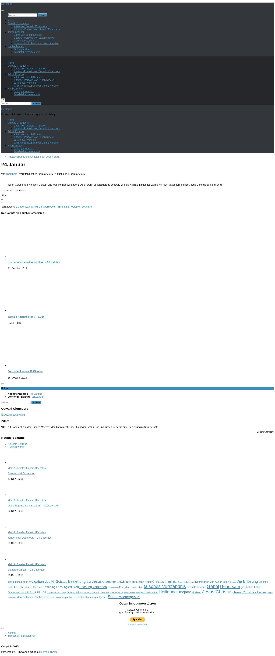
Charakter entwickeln (116, 581)
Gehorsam (230, 586)
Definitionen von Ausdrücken (212, 581)
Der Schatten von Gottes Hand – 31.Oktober (34, 262)
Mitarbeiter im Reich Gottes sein (36, 597)
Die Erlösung (247, 581)
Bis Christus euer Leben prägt (42, 156)
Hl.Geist (196, 592)
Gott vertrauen (116, 593)
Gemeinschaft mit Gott (21, 592)
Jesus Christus (217, 591)
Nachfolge (60, 597)
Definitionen (189, 582)
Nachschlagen (16, 46)
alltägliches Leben (18, 582)
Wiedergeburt (129, 597)
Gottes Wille (74, 592)
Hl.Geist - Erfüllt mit (58, 206)
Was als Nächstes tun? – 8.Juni (26, 316)
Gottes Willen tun (90, 592)
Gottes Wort (104, 593)
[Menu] (2, 10)
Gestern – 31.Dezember (21, 473)
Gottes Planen (60, 593)
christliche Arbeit (142, 581)
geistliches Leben (251, 587)
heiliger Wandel (129, 593)
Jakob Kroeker (16, 32)
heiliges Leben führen (147, 592)
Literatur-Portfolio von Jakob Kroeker (34, 37)
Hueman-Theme (48, 652)
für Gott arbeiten (196, 587)
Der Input (6, 4)
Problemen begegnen (81, 206)
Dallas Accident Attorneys (139, 624)
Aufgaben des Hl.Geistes (48, 582)
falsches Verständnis (165, 586)
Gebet (213, 586)
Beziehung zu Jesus (85, 581)
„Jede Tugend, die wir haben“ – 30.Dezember (33, 505)
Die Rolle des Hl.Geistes (27, 587)
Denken (233, 582)
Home (11, 20)
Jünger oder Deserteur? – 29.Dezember (30, 537)
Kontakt (12, 633)
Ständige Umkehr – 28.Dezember (26, 569)
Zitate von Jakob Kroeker (28, 35)
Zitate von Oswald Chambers (30, 26)
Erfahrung (49, 587)
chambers (11, 174)
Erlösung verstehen (93, 587)
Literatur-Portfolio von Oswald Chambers (37, 29)
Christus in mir (162, 581)
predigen (69, 597)
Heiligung (168, 591)
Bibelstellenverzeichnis (27, 52)
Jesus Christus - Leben (249, 592)
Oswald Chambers (18, 23)
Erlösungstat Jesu (67, 587)
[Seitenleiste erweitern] (2, 383)
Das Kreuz (178, 582)
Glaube (40, 592)
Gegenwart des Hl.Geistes (32, 206)
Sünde (113, 596)
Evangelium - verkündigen (131, 587)
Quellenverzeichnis (25, 40)
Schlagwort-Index (24, 49)
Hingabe (184, 592)
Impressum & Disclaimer (21, 635)
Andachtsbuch (16, 156)
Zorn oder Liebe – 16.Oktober (25, 371)
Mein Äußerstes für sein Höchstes (27, 468)
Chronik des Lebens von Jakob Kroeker (36, 43)
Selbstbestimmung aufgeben (91, 597)
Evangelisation (113, 587)
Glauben (51, 592)
